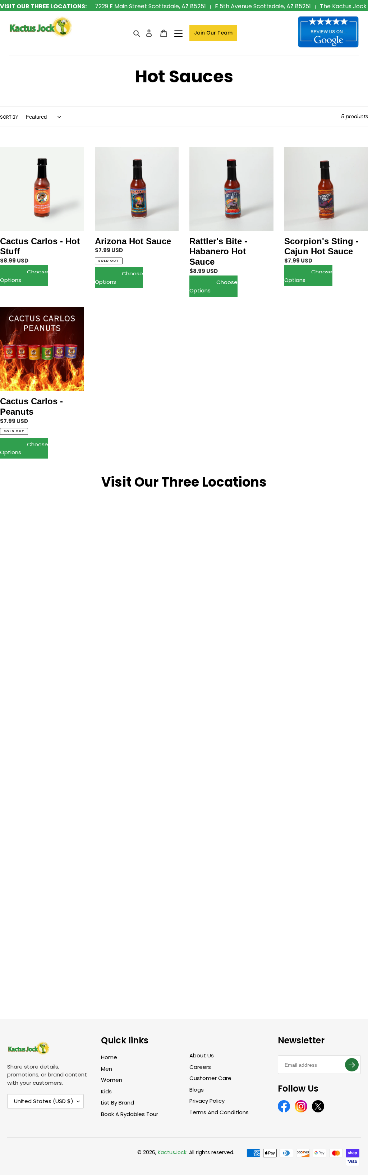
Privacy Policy (207, 1101)
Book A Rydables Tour (129, 1114)
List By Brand (117, 1102)
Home (109, 1057)
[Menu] (178, 33)
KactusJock (172, 1152)
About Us (201, 1055)
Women (111, 1080)
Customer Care (210, 1078)
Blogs (196, 1089)
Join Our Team (213, 32)
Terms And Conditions (219, 1112)
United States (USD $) (43, 1101)
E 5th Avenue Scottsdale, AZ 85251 (263, 6)
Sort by (9, 117)
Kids (106, 1091)
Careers (200, 1067)
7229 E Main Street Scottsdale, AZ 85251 (150, 6)
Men (106, 1068)
